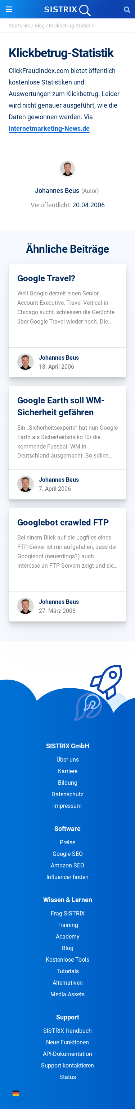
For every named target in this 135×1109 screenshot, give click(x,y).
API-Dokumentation (67, 1053)
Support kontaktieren (67, 1065)
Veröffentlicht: (51, 205)
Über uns (68, 759)
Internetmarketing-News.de (49, 128)
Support (67, 1017)
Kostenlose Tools (67, 959)
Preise (67, 842)
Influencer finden (67, 877)
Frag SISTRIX (68, 913)
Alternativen (68, 982)
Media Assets (67, 994)
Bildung (67, 782)
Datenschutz (67, 794)
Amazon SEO (67, 865)
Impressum (67, 805)
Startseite (19, 26)
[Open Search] (127, 9)
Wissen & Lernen (67, 900)
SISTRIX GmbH (67, 746)
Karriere (67, 771)
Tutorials (68, 971)
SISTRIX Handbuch (67, 1030)
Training (67, 925)
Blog (40, 26)
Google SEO (68, 853)
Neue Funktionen (67, 1042)
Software (67, 828)
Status (67, 1077)
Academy (68, 936)
